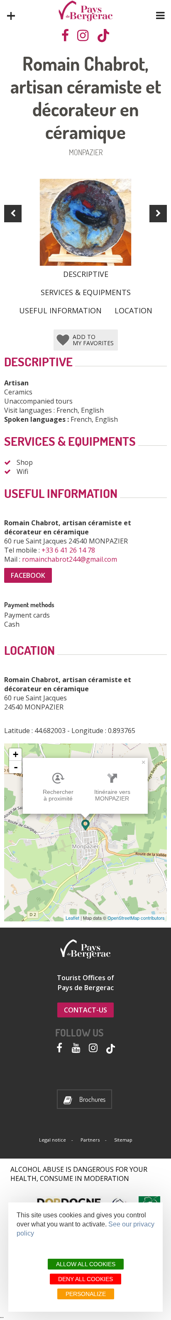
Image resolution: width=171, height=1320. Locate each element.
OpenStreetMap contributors (136, 917)
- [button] (16, 767)
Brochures (92, 1100)
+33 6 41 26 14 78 (69, 550)
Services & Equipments (86, 291)
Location (133, 310)
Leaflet (72, 917)
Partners (90, 1140)
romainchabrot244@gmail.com (70, 559)
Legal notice (52, 1140)
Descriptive (85, 273)
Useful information (60, 310)
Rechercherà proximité (58, 795)
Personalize (86, 1294)
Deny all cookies (85, 1279)
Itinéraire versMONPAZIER (112, 795)
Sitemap (123, 1140)
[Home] (85, 11)
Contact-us (85, 1010)
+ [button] (15, 754)
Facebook (28, 575)
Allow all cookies (85, 1264)
